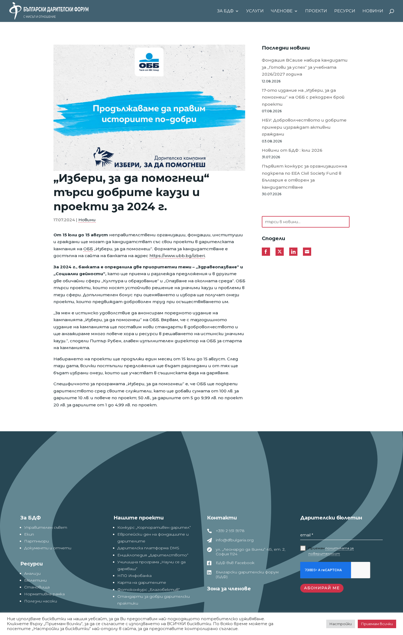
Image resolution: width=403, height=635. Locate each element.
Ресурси (344, 11)
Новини (372, 11)
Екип (29, 534)
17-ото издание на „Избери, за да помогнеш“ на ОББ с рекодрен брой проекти (303, 97)
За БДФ (225, 11)
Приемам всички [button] (377, 624)
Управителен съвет (45, 527)
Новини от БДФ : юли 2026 (292, 150)
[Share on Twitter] (280, 252)
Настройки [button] (341, 624)
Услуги (255, 11)
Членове (282, 11)
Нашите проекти (138, 518)
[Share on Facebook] (266, 252)
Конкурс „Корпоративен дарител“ (154, 527)
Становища (37, 587)
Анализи (32, 573)
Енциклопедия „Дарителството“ (152, 555)
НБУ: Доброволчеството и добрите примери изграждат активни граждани (304, 127)
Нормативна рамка (44, 593)
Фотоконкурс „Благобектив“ (148, 589)
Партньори (36, 541)
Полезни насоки (40, 601)
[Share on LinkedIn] (293, 252)
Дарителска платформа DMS (148, 547)
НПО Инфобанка (134, 575)
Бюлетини (35, 580)
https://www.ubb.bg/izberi (177, 255)
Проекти (316, 11)
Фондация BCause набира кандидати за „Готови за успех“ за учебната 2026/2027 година (305, 67)
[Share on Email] (307, 252)
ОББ (88, 248)
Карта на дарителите (141, 582)
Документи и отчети (47, 547)
